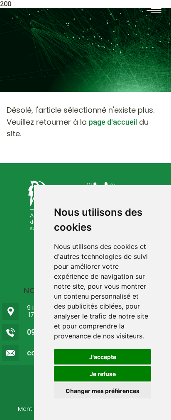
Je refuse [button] (103, 373)
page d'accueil (113, 122)
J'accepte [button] (102, 356)
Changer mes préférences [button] (102, 390)
